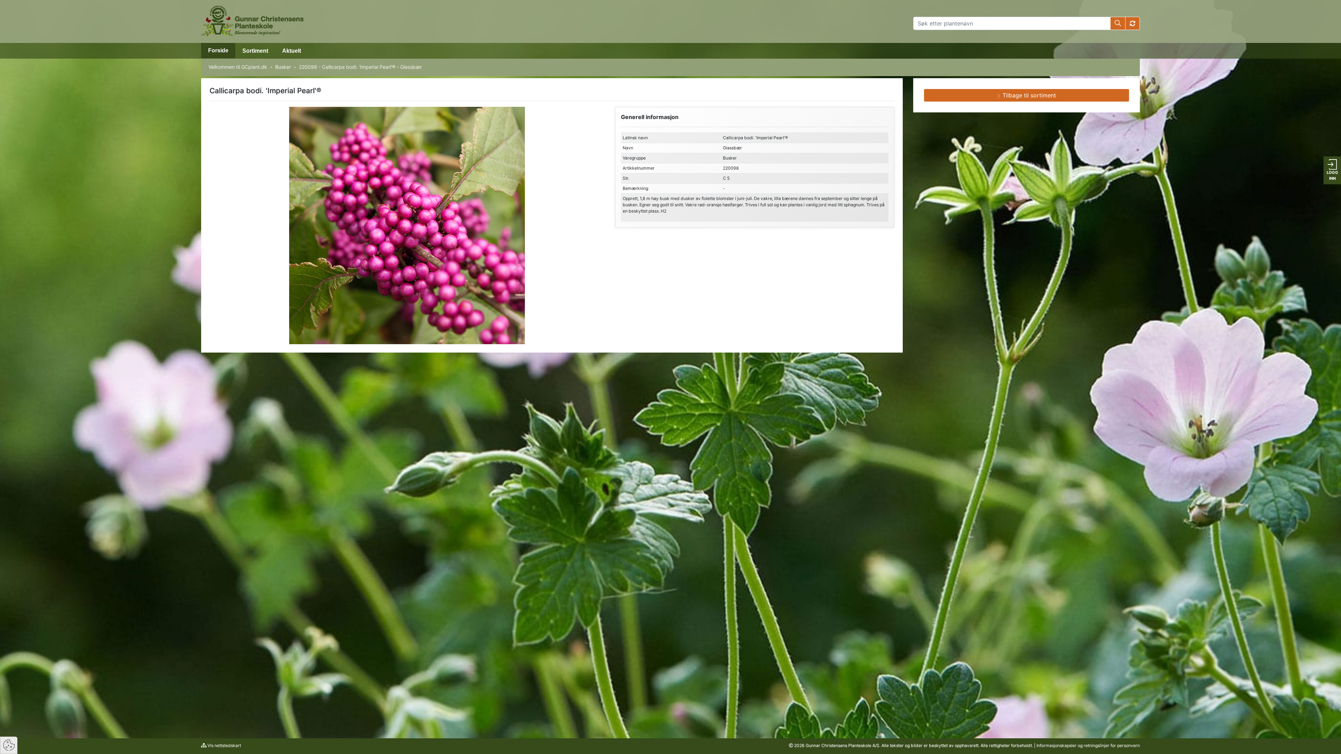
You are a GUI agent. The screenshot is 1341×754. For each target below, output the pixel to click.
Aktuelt (291, 51)
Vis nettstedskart (223, 745)
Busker (283, 67)
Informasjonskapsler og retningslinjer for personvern (1088, 745)
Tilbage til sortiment (1028, 95)
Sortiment (255, 51)
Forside (218, 50)
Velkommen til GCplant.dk (237, 67)
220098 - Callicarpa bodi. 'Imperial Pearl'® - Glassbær (360, 67)
